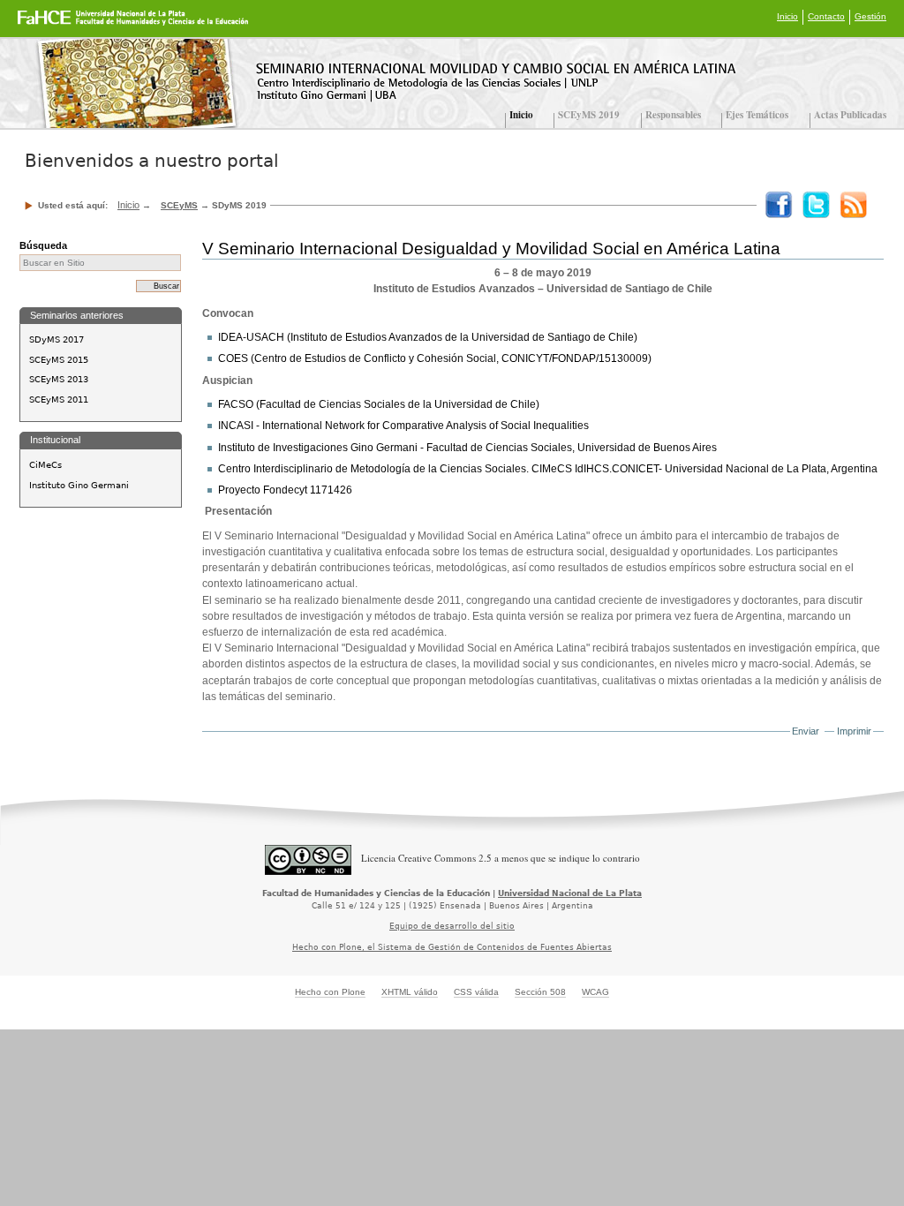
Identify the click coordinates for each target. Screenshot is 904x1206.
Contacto (826, 16)
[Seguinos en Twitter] (812, 203)
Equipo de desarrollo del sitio (452, 926)
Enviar (805, 731)
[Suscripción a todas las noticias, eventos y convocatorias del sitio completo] (849, 203)
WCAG (595, 992)
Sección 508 (540, 992)
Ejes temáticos (757, 115)
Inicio (787, 16)
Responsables (673, 115)
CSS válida (476, 992)
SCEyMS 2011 (58, 399)
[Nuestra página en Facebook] (775, 203)
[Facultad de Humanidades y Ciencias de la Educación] (67, 24)
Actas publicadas (850, 115)
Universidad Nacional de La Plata (570, 893)
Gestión (870, 16)
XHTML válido (409, 992)
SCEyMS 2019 (590, 115)
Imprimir (854, 731)
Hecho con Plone (330, 992)
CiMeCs (45, 465)
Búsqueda (43, 245)
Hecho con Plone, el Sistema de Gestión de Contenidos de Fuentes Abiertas (452, 947)
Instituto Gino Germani (79, 485)
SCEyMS (179, 205)
